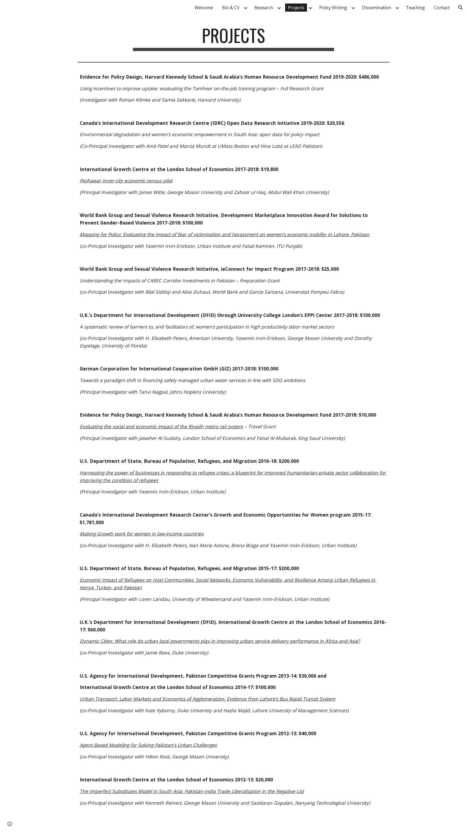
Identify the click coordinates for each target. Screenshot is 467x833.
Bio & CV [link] (230, 8)
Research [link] (263, 8)
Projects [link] (296, 8)
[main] (233, 38)
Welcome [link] (204, 8)
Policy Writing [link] (333, 8)
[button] (460, 7)
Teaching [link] (415, 8)
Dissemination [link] (376, 8)
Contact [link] (442, 8)
